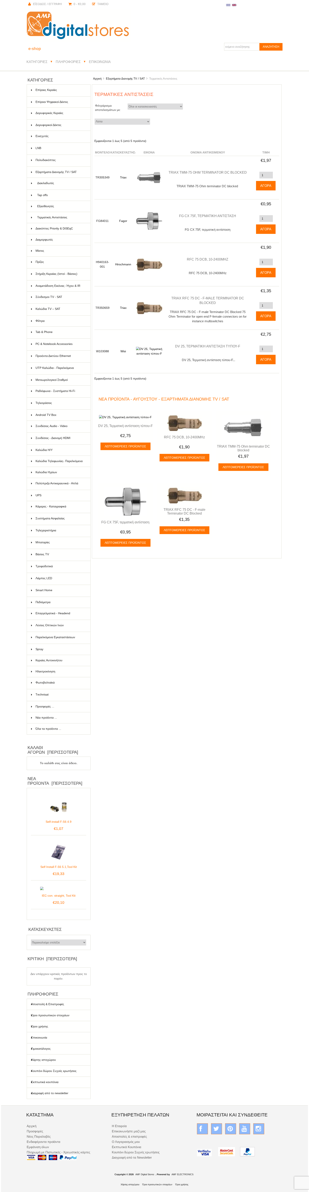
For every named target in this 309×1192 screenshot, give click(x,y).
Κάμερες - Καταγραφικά (60, 506)
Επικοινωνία (100, 62)
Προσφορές (35, 1131)
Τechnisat (60, 694)
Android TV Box (60, 415)
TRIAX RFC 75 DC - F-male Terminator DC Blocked (184, 511)
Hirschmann (123, 264)
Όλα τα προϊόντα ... (48, 728)
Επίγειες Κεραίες (60, 90)
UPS (60, 495)
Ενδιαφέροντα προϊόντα (43, 1142)
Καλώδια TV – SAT (60, 308)
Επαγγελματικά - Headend (60, 613)
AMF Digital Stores (144, 1174)
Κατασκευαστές (45, 929)
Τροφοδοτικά (60, 566)
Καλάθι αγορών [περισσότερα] (53, 749)
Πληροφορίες (68, 62)
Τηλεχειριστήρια (60, 530)
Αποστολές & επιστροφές (129, 1136)
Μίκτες (60, 250)
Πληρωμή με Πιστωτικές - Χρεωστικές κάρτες (58, 1152)
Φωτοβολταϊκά (60, 682)
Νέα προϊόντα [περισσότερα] (55, 781)
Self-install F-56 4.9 (58, 821)
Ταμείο (102, 4)
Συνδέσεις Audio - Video (60, 426)
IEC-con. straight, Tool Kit (58, 895)
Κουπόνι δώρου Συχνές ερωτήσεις (54, 1071)
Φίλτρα (60, 320)
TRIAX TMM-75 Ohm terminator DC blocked (208, 172)
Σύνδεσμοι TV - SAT (60, 297)
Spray (60, 649)
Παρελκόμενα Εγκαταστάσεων (60, 637)
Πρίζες (60, 261)
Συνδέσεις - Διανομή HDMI (60, 438)
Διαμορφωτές (60, 239)
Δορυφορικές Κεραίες (60, 113)
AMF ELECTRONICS (182, 1174)
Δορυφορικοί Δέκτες (60, 125)
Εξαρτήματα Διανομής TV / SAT (125, 78)
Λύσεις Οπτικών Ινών (60, 625)
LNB (60, 148)
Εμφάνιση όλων (38, 1147)
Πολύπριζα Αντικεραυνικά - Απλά (60, 486)
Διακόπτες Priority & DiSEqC (60, 228)
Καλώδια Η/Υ (60, 450)
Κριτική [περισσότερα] (52, 958)
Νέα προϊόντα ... (46, 717)
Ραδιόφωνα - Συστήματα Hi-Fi (60, 391)
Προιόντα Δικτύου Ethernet (60, 356)
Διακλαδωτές (61, 183)
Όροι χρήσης (39, 1026)
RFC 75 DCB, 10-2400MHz (207, 259)
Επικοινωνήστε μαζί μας (129, 1131)
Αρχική (97, 78)
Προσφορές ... (45, 706)
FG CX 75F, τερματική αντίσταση (207, 216)
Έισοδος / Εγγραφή (47, 4)
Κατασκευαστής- (123, 152)
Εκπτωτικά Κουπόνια (126, 1147)
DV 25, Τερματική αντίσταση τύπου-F (207, 346)
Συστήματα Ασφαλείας (60, 518)
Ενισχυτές (60, 136)
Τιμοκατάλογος (41, 1048)
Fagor (123, 221)
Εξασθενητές (61, 206)
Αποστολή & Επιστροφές (47, 1004)
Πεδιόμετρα (60, 602)
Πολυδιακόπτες (60, 160)
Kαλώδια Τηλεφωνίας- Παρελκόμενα (60, 463)
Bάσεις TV (60, 554)
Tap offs (61, 195)
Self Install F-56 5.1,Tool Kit (58, 866)
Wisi (123, 351)
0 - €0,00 (80, 4)
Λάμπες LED (60, 578)
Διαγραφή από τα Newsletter (132, 1157)
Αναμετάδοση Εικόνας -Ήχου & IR (60, 288)
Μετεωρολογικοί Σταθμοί (60, 379)
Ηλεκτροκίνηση (60, 671)
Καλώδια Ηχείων (60, 472)
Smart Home (60, 590)
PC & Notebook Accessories (60, 344)
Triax (123, 177)
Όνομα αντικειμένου (207, 152)
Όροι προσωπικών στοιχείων (50, 1015)
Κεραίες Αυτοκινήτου (60, 660)
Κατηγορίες (37, 62)
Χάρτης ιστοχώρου (43, 1059)
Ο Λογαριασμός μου (126, 1142)
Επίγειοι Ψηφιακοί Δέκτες (60, 101)
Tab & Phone (60, 332)
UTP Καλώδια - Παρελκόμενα (60, 367)
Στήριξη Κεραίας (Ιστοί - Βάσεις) (60, 273)
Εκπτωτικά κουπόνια (44, 1082)
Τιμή (266, 152)
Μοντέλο (102, 152)
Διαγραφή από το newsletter (49, 1093)
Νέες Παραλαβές (39, 1136)
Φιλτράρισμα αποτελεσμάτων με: (108, 107)
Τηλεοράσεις (60, 403)
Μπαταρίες (60, 542)
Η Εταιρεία (119, 1126)
